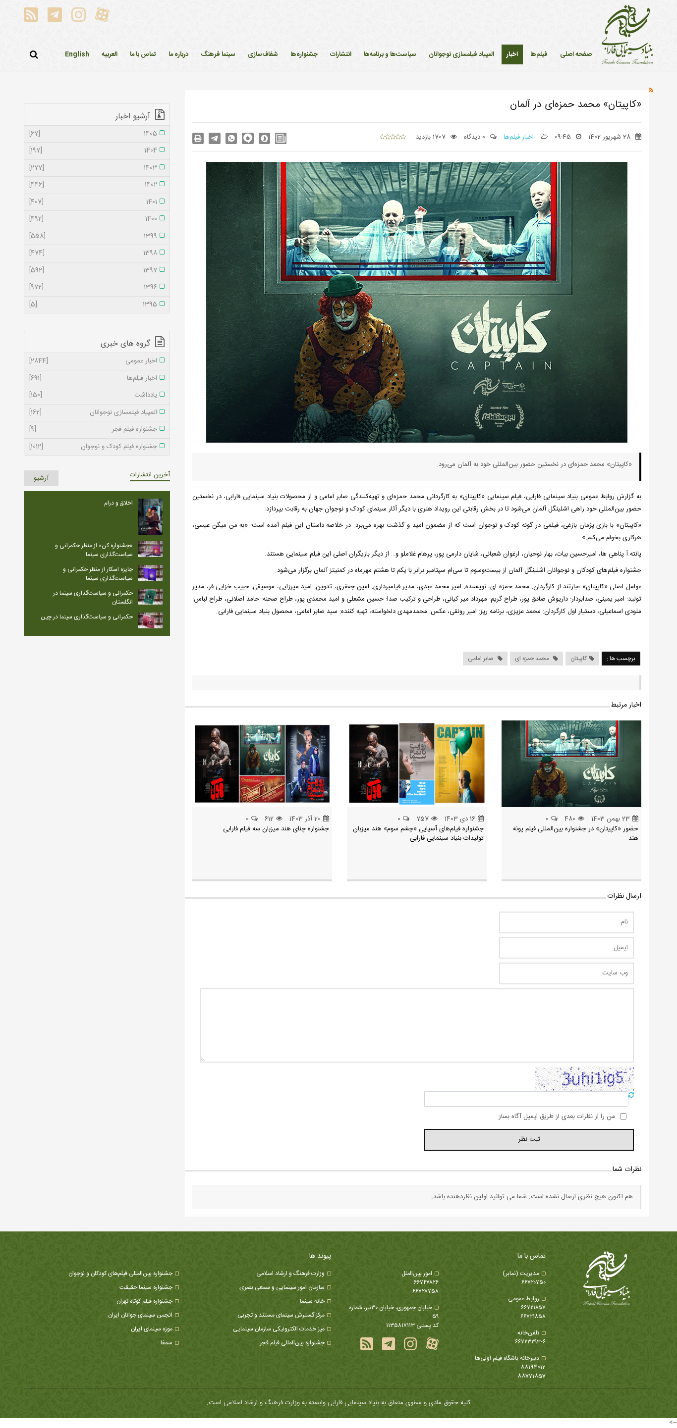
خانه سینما (312, 1301)
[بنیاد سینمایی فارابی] (627, 35)
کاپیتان (578, 658)
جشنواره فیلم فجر (93, 430)
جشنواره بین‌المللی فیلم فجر (292, 1343)
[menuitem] (512, 54)
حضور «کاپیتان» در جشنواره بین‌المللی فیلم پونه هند (575, 833)
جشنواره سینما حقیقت (145, 1287)
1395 (93, 305)
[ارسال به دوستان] (214, 138)
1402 (93, 185)
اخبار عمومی (93, 361)
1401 (93, 202)
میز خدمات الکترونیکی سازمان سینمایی (279, 1329)
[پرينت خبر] (198, 138)
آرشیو (41, 478)
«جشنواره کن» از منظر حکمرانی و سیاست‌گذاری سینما (94, 550)
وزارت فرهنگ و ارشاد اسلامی (290, 1273)
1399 (93, 237)
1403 (93, 168)
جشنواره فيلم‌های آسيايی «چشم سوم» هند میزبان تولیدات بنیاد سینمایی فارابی (418, 833)
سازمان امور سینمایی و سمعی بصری (282, 1287)
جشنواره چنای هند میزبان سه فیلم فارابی (276, 828)
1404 (93, 151)
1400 (93, 219)
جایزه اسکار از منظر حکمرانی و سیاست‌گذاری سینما (98, 573)
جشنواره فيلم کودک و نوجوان (93, 447)
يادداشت (93, 396)
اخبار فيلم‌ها (520, 137)
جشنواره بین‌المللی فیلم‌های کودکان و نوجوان (120, 1273)
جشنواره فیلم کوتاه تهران (144, 1301)
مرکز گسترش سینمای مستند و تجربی (281, 1315)
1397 (93, 271)
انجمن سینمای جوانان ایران (140, 1315)
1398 (93, 253)
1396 (93, 288)
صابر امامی (481, 658)
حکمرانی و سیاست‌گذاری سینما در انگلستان (93, 597)
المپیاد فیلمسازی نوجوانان (93, 413)
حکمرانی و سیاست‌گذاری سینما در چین (87, 617)
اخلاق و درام (118, 503)
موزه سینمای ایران (151, 1329)
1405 (93, 134)
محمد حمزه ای (533, 658)
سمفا (166, 1343)
